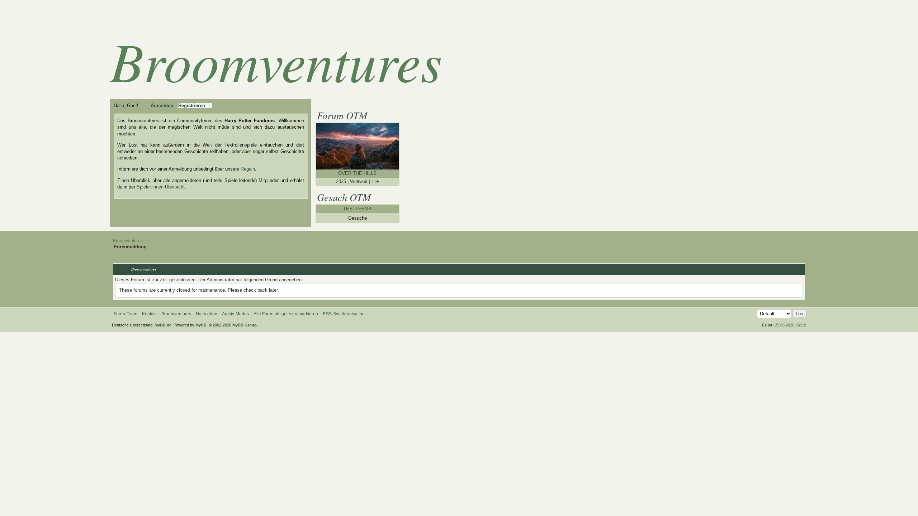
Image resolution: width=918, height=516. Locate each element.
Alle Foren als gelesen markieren (286, 313)
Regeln (248, 169)
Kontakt (149, 313)
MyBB (201, 325)
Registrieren (191, 105)
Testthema (357, 208)
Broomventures (276, 60)
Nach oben (206, 313)
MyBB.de (163, 325)
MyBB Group (244, 325)
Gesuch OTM (344, 197)
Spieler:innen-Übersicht (161, 187)
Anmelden (162, 105)
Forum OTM (342, 115)
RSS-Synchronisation (344, 313)
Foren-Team (125, 313)
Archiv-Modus (235, 313)
